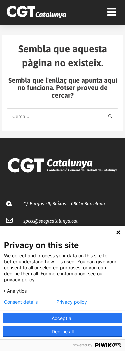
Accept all (62, 318)
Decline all (63, 331)
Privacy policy (71, 302)
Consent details (21, 302)
